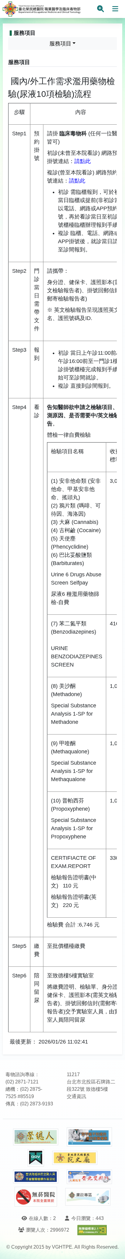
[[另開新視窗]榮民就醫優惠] (89, 1137)
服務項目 (60, 44)
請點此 (82, 161)
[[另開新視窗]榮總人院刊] (36, 1137)
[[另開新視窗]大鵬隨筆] (89, 1176)
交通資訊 (76, 1096)
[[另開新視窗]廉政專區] (88, 1197)
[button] (115, 1248)
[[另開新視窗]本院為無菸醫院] (36, 1197)
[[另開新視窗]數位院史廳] (75, 1158)
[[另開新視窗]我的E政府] (36, 1158)
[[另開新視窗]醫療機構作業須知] (36, 1176)
